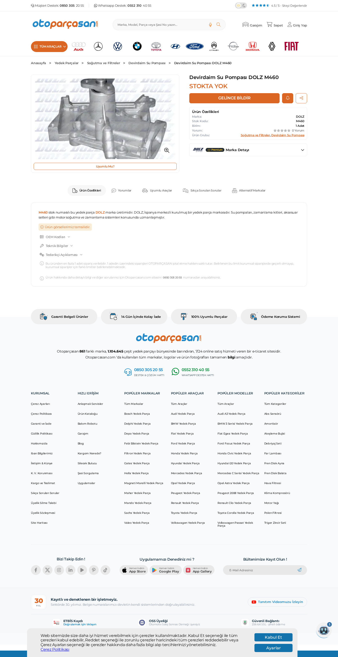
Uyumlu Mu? (105, 166)
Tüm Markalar (133, 404)
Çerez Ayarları (40, 404)
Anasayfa (38, 63)
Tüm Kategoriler (275, 404)
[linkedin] (70, 570)
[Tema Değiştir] (241, 5)
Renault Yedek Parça (185, 503)
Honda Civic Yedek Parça (234, 453)
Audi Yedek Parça (183, 413)
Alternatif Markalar (252, 190)
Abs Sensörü (272, 413)
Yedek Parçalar (67, 63)
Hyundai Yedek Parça (185, 463)
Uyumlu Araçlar (161, 190)
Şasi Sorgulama (88, 473)
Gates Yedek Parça (137, 463)
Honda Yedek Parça (184, 453)
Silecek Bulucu (87, 463)
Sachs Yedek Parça (137, 513)
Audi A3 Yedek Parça (231, 413)
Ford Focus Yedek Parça (233, 443)
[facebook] (36, 570)
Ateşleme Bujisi (274, 433)
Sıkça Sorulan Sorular (206, 190)
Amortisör (271, 423)
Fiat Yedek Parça (182, 433)
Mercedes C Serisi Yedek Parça (238, 473)
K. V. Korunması (41, 473)
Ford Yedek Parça (183, 443)
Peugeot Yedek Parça (185, 493)
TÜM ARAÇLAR (50, 46)
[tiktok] (105, 570)
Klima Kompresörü (277, 493)
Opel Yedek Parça (183, 483)
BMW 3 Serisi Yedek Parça (235, 423)
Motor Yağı (271, 503)
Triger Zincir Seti (275, 522)
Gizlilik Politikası (41, 433)
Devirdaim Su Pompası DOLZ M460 (203, 63)
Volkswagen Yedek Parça (188, 522)
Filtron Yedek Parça (137, 453)
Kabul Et (273, 637)
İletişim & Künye (41, 463)
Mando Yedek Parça (137, 503)
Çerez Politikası (55, 649)
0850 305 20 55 (172, 277)
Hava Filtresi (272, 483)
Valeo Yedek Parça (136, 522)
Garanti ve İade (41, 423)
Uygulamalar (86, 483)
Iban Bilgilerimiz (42, 453)
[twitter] (47, 570)
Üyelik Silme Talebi (43, 503)
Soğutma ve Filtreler (103, 63)
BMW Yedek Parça (183, 423)
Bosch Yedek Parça (137, 413)
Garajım (83, 433)
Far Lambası (272, 453)
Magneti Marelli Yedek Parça (143, 483)
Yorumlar (124, 190)
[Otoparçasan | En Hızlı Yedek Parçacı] (65, 24)
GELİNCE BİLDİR (234, 98)
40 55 (139, 5)
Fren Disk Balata (275, 473)
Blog (81, 443)
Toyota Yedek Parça (184, 513)
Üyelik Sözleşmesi (43, 513)
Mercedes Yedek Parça (186, 473)
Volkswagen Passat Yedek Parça (235, 524)
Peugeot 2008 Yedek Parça (235, 493)
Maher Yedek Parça (137, 493)
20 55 (72, 5)
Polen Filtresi (273, 513)
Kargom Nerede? (89, 453)
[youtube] (82, 570)
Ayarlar (273, 648)
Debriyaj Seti (273, 443)
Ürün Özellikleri (90, 190)
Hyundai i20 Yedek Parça (234, 463)
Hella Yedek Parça (136, 473)
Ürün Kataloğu (87, 413)
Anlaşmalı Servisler (90, 404)
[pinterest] (94, 570)
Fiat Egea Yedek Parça (232, 433)
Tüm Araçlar (179, 404)
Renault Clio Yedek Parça (234, 503)
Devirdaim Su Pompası (147, 63)
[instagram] (59, 570)
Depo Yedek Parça (136, 433)
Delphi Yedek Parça (137, 423)
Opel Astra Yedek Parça (233, 483)
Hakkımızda (39, 443)
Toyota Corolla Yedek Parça (235, 513)
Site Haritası (39, 522)
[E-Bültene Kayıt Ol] (299, 570)
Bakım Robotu (87, 423)
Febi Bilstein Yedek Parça (141, 443)
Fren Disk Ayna (274, 463)
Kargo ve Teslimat (43, 483)
